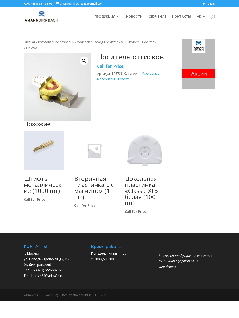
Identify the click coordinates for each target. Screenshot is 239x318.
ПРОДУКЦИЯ (105, 17)
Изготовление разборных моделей (64, 42)
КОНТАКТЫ (181, 17)
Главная (29, 42)
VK (199, 17)
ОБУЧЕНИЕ (157, 17)
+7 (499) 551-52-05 (40, 4)
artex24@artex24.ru (48, 275)
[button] (84, 61)
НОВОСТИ (134, 17)
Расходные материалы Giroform (116, 42)
